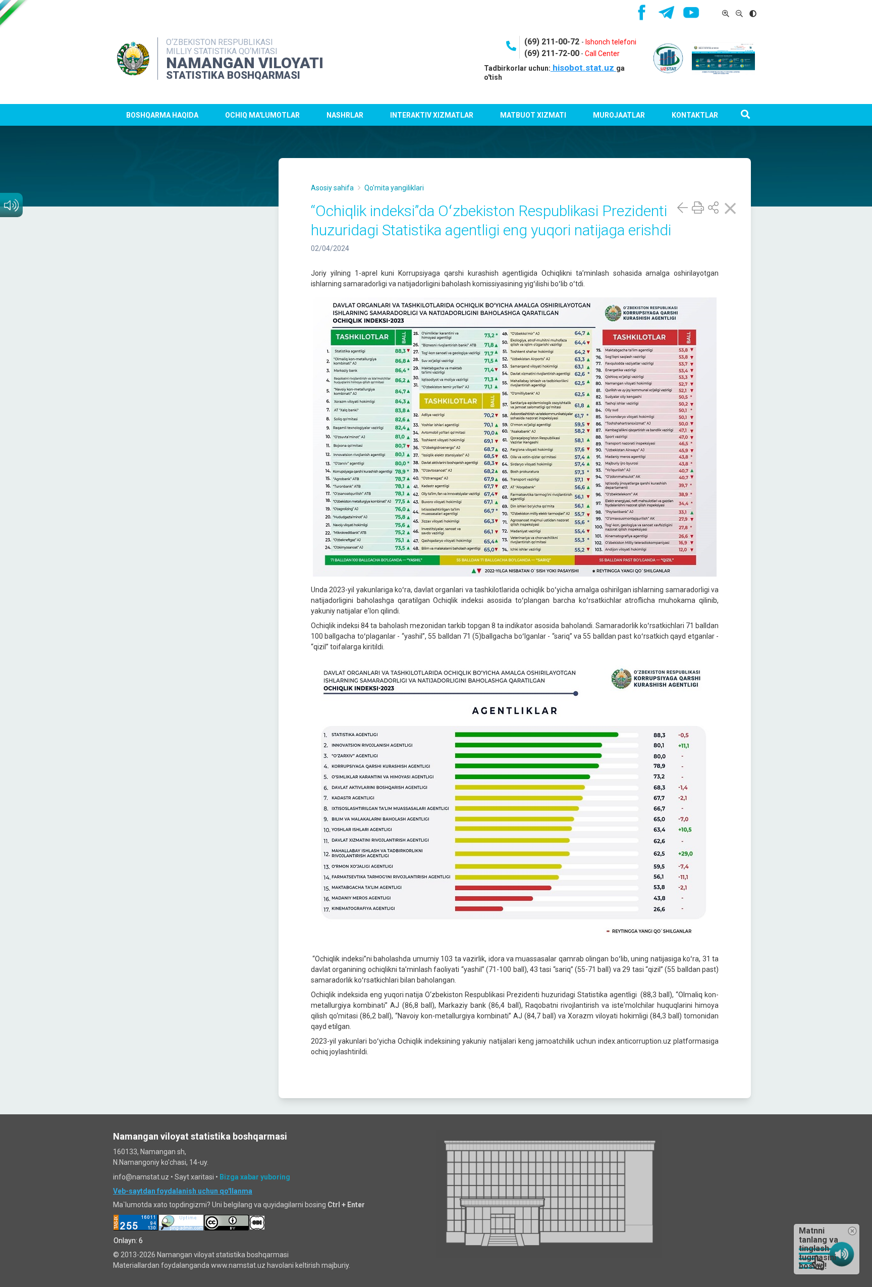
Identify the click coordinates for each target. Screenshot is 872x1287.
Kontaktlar (695, 115)
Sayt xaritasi (194, 1177)
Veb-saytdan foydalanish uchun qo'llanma (182, 1191)
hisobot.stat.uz (583, 68)
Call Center (602, 53)
